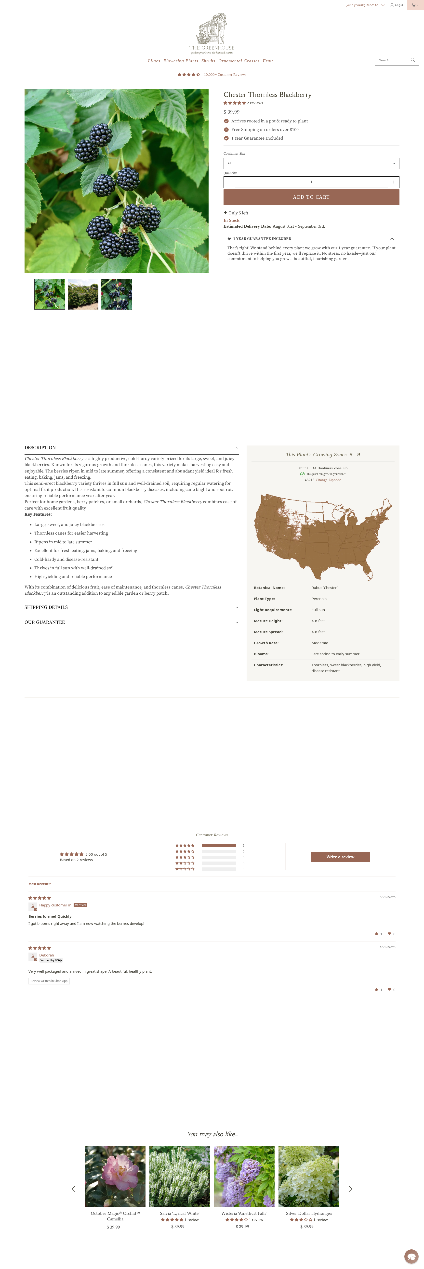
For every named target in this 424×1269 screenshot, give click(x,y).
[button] (411, 1256)
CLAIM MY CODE (108, 688)
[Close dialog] (412, 12)
